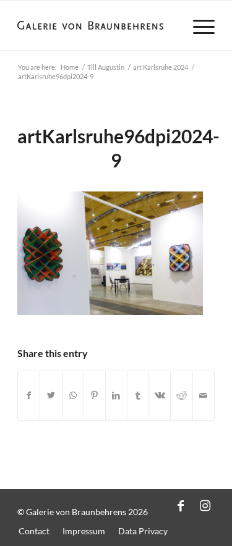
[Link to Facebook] (180, 505)
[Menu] (198, 25)
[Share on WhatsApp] (73, 395)
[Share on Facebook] (29, 395)
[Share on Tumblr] (137, 395)
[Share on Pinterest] (94, 395)
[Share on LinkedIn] (116, 395)
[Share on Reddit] (181, 395)
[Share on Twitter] (50, 395)
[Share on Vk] (159, 395)
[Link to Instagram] (205, 505)
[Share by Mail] (203, 395)
